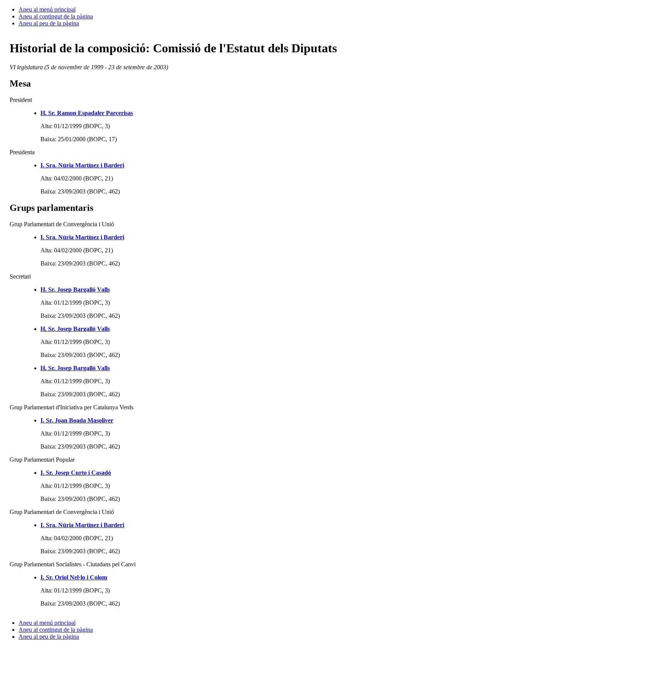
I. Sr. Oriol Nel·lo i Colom (73, 577)
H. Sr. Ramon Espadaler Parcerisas (86, 113)
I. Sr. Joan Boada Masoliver (76, 420)
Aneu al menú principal (47, 9)
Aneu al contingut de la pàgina (55, 16)
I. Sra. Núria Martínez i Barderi (82, 165)
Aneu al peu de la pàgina (48, 23)
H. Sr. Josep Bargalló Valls (75, 289)
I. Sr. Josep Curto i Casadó (75, 472)
